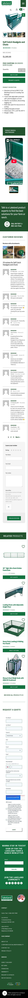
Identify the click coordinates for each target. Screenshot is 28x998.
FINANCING (5, 968)
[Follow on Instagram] (12, 883)
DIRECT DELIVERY (6, 962)
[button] (21, 252)
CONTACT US (5, 947)
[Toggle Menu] (23, 3)
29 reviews (14, 47)
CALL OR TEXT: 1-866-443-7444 (17, 225)
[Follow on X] (9, 883)
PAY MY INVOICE (6, 978)
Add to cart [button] (14, 613)
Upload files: (14, 496)
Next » (18, 437)
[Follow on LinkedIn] (15, 883)
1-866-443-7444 (12, 913)
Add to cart (14, 75)
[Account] (16, 9)
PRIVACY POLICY (6, 951)
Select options (14, 650)
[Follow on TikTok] (21, 883)
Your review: (8, 473)
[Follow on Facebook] (6, 883)
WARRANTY (4, 971)
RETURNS (4, 965)
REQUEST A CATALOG (7, 975)
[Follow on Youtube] (18, 883)
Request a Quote (14, 80)
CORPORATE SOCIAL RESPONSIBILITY (12, 944)
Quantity (6, 69)
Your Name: (8, 454)
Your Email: (8, 463)
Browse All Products (13, 695)
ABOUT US (4, 941)
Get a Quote (14, 577)
